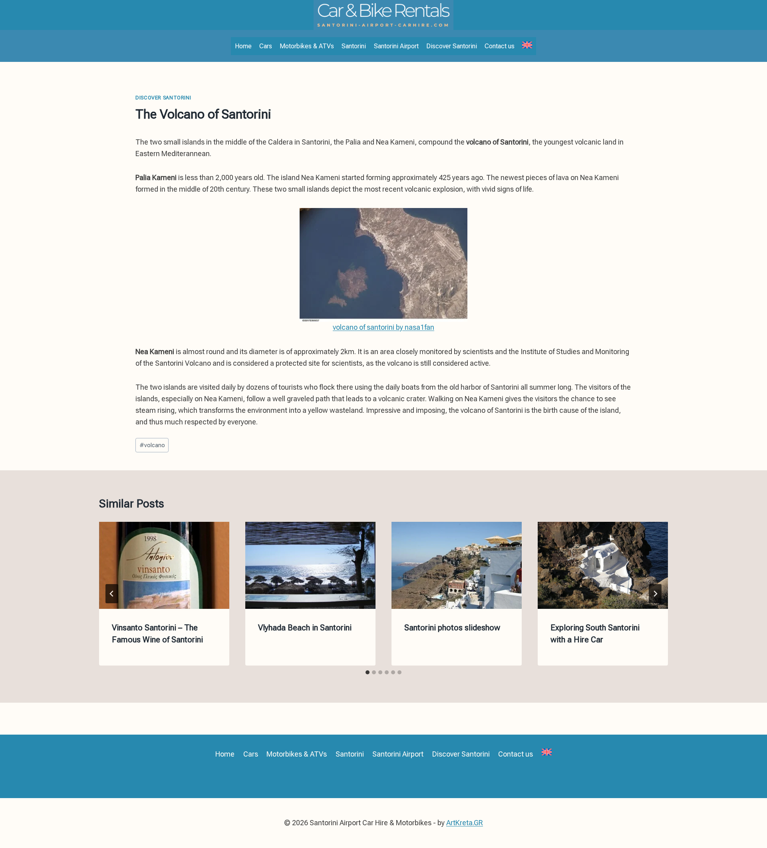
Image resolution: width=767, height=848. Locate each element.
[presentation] (164, 565)
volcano (152, 445)
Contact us (500, 46)
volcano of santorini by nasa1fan (383, 327)
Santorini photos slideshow (452, 627)
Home (243, 46)
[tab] (368, 672)
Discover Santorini (451, 46)
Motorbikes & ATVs (307, 46)
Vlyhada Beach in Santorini (305, 627)
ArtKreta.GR (464, 822)
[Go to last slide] (111, 593)
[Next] (655, 593)
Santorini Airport (396, 46)
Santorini (354, 46)
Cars (265, 46)
